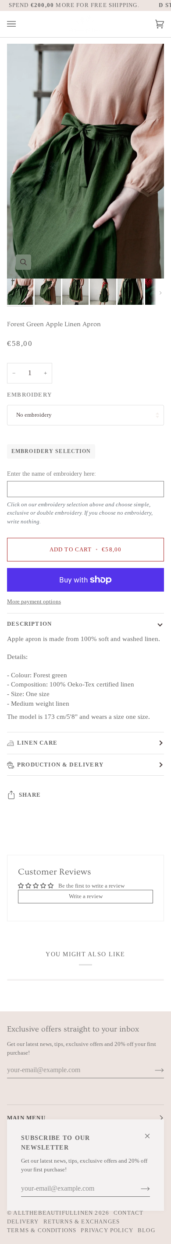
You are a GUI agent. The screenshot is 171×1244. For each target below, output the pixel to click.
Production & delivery (60, 764)
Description (29, 623)
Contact (128, 1212)
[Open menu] (20, 24)
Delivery (23, 1221)
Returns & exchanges (81, 1221)
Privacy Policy (107, 1230)
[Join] (138, 1188)
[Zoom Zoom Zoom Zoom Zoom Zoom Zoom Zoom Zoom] (85, 161)
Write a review (86, 896)
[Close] (151, 1132)
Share (30, 794)
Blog (146, 1230)
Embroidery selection (51, 451)
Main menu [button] (26, 1118)
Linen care (37, 742)
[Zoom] (23, 262)
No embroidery (34, 414)
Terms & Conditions (41, 1230)
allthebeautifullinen (53, 1212)
